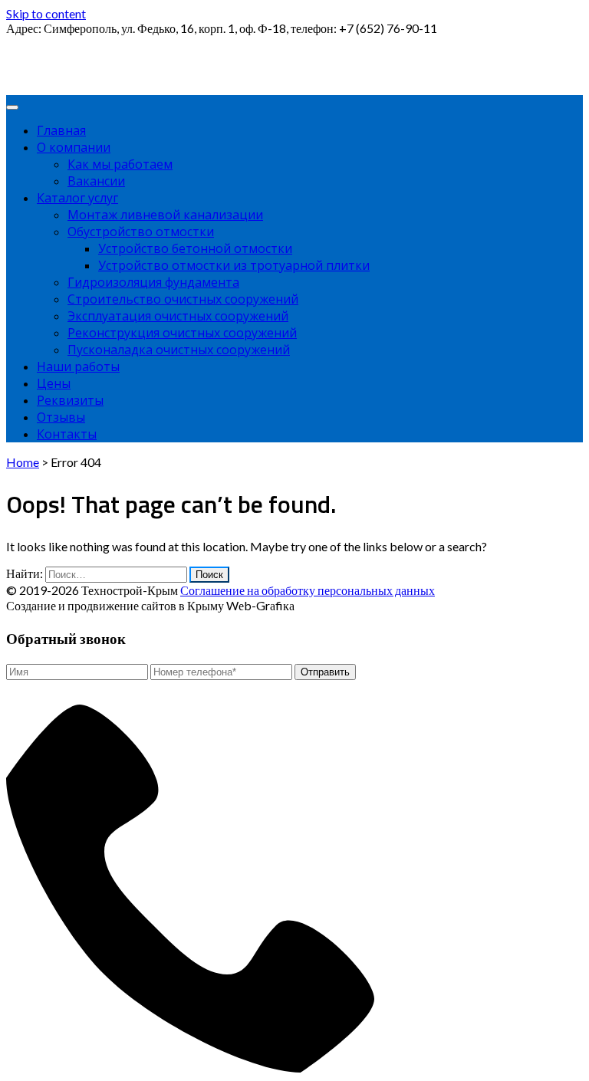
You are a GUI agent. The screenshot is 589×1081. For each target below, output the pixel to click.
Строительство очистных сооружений (182, 299)
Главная (61, 130)
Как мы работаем (120, 164)
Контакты (67, 434)
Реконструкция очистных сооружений (182, 332)
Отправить (325, 672)
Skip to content (46, 13)
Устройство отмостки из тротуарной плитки (234, 265)
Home (22, 462)
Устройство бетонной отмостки (195, 248)
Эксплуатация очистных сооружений (177, 315)
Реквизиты (70, 400)
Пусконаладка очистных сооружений (178, 349)
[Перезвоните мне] (202, 1067)
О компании (73, 147)
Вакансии (96, 180)
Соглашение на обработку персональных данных (307, 590)
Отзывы (61, 417)
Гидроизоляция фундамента (153, 282)
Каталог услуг (77, 197)
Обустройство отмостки (140, 231)
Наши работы (78, 366)
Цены (54, 383)
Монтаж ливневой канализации (165, 214)
